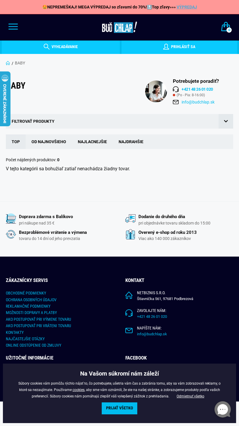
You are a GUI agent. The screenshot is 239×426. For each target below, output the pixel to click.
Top (16, 141)
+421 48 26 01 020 (152, 316)
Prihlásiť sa (182, 47)
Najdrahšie (131, 141)
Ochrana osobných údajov (31, 299)
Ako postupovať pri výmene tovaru (38, 319)
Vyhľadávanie (64, 47)
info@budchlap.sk (198, 102)
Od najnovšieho (48, 141)
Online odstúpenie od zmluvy (33, 345)
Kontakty (15, 332)
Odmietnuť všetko (190, 396)
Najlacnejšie (92, 141)
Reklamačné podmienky (28, 306)
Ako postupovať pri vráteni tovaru (38, 325)
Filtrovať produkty (33, 121)
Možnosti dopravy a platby (31, 312)
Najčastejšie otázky (25, 338)
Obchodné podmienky (26, 293)
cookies (79, 390)
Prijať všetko (119, 408)
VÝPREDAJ (187, 7)
